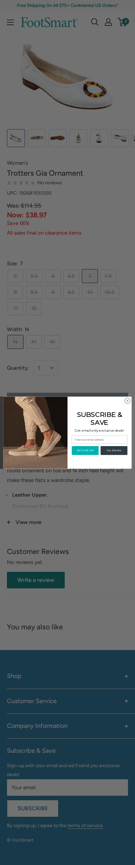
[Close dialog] (127, 401)
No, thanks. (114, 450)
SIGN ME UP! (85, 450)
